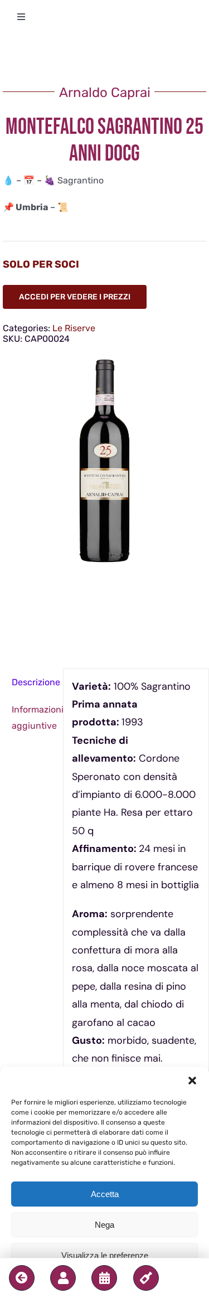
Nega (104, 1224)
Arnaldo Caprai (104, 92)
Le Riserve (73, 328)
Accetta (105, 1194)
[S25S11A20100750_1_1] (104, 461)
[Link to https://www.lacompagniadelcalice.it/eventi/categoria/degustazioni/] (104, 1278)
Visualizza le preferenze (104, 1255)
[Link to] (22, 1278)
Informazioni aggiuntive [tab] (33, 717)
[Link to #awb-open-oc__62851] (63, 1278)
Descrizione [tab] (33, 682)
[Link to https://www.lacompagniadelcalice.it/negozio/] (146, 1278)
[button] (192, 1080)
